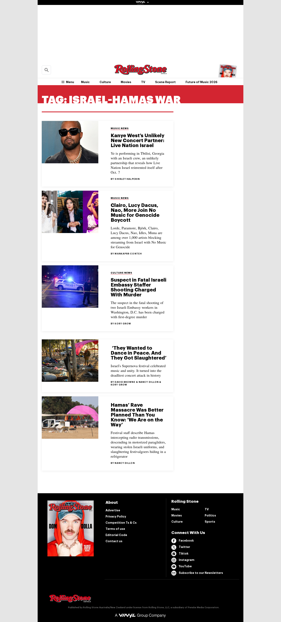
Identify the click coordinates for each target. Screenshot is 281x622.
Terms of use (115, 528)
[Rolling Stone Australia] (140, 73)
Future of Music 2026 (201, 82)
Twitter (184, 546)
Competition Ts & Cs (121, 522)
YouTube (185, 566)
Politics (210, 515)
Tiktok (183, 553)
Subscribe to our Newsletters (201, 572)
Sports (210, 521)
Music (85, 82)
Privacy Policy (116, 516)
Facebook (186, 540)
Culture (105, 82)
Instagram (186, 559)
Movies (126, 82)
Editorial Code (116, 535)
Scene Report (165, 82)
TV (143, 82)
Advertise (113, 510)
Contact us (114, 541)
